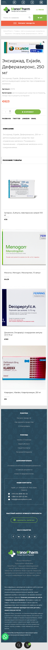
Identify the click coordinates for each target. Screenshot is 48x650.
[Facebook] (13, 536)
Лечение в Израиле (24, 452)
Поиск (18, 645)
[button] (24, 520)
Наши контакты (24, 448)
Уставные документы (24, 470)
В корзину (28, 112)
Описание (8, 129)
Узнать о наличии (24, 440)
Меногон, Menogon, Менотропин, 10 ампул (22, 273)
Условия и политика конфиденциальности (24, 465)
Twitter (16, 118)
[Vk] (18, 536)
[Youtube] (29, 536)
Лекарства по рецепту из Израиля (15, 96)
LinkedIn (25, 118)
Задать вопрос (24, 444)
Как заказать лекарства (24, 422)
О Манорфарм (24, 426)
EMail (33, 118)
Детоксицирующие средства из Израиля (28, 93)
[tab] (9, 128)
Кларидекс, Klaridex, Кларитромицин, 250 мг (22, 392)
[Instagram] (35, 536)
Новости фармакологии (24, 474)
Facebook (6, 118)
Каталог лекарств (24, 418)
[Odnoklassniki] (24, 536)
